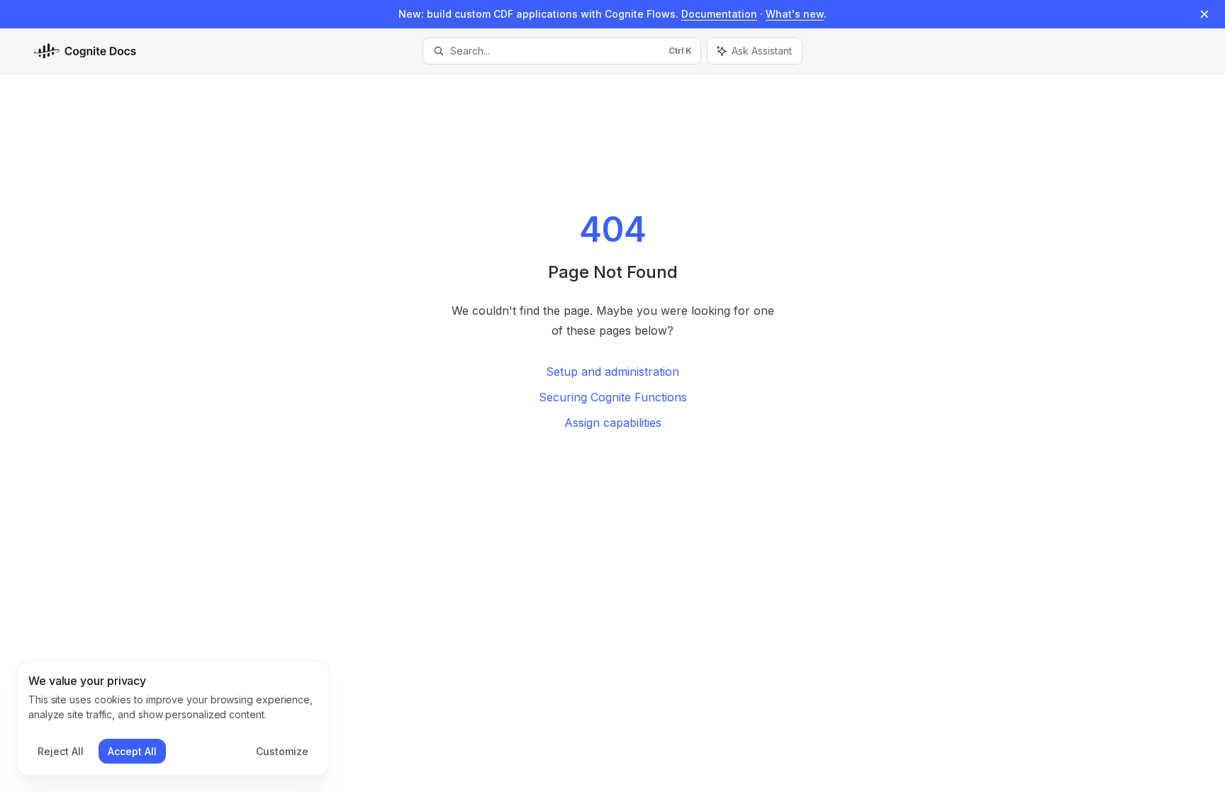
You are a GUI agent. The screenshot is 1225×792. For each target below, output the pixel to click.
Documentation (719, 14)
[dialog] (173, 718)
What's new (795, 14)
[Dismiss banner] (1204, 14)
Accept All (132, 751)
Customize (282, 751)
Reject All (61, 751)
